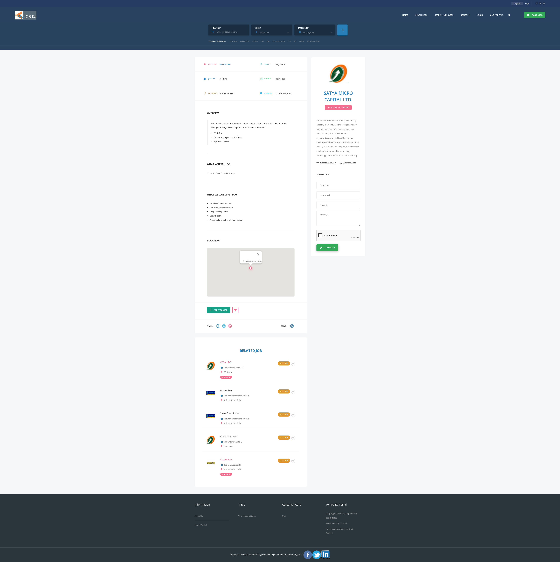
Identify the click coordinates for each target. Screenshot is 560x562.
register (517, 3)
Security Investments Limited (236, 395)
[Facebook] (536, 3)
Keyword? (216, 28)
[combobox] (272, 32)
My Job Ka (298, 554)
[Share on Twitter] (224, 326)
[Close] (258, 254)
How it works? (201, 525)
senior (255, 41)
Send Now (330, 247)
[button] (250, 268)
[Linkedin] (543, 3)
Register (465, 15)
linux (301, 41)
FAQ (284, 516)
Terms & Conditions (247, 516)
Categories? (303, 28)
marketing (244, 41)
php (268, 41)
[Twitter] (540, 3)
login (527, 3)
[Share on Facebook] (218, 326)
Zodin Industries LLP (232, 465)
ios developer (279, 41)
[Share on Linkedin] (230, 326)
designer (233, 41)
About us (199, 516)
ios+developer (313, 41)
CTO (289, 41)
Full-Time (284, 363)
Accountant (226, 390)
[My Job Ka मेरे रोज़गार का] (25, 15)
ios (295, 41)
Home (405, 15)
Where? (258, 28)
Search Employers (444, 15)
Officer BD (225, 362)
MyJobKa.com (265, 554)
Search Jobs (421, 15)
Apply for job (220, 310)
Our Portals (496, 15)
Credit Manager (228, 436)
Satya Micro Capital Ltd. (234, 367)
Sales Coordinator (230, 413)
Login (480, 15)
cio (262, 41)
